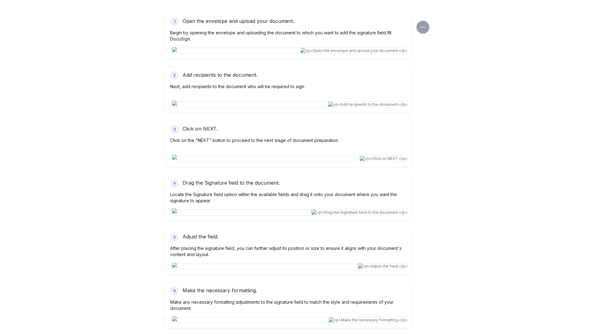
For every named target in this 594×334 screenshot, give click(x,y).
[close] (423, 27)
